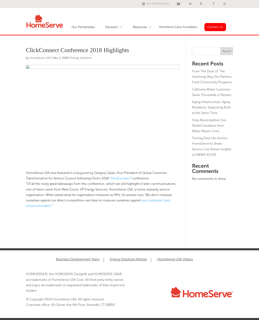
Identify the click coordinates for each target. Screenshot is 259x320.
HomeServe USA (40, 58)
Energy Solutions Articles (128, 259)
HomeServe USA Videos (175, 259)
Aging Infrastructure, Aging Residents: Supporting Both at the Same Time (211, 107)
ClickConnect (120, 178)
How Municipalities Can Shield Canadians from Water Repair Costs (209, 125)
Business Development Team (78, 259)
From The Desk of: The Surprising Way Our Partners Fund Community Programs (212, 76)
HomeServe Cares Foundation (178, 27)
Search (226, 51)
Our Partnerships (83, 27)
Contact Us (215, 27)
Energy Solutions (81, 58)
